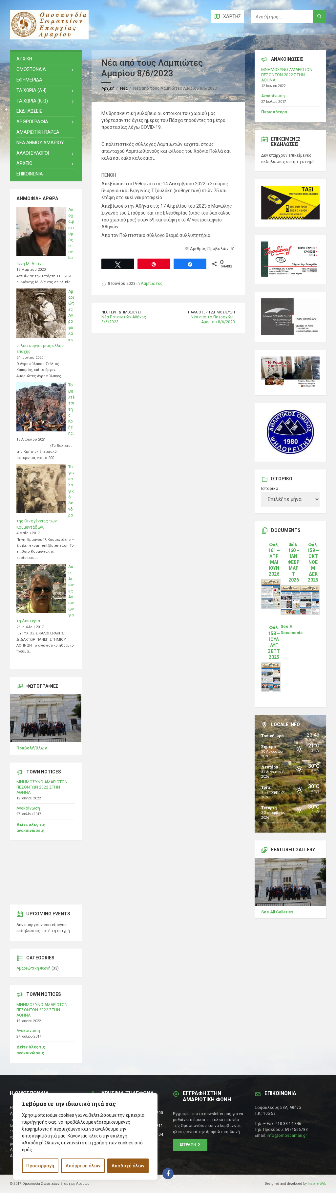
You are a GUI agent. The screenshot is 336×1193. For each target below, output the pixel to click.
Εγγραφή (189, 1144)
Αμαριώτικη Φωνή (33, 968)
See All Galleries (277, 912)
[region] (85, 1136)
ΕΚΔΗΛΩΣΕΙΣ (29, 111)
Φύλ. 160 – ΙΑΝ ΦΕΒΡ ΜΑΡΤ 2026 (293, 562)
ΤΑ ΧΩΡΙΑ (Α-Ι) (31, 90)
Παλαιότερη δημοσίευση (211, 312)
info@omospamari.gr (287, 1135)
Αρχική (108, 88)
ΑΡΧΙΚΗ (24, 58)
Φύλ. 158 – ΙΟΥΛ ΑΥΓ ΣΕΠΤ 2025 (274, 642)
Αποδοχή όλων (128, 1165)
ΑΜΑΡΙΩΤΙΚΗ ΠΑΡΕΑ (37, 132)
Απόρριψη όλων (83, 1165)
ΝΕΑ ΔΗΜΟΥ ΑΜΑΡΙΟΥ (40, 142)
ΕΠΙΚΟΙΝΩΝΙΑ (29, 173)
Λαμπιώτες (151, 283)
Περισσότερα (274, 112)
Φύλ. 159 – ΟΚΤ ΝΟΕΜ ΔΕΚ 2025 (313, 562)
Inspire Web (317, 1184)
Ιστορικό (269, 489)
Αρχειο (24, 163)
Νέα (124, 88)
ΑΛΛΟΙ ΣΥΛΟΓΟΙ (32, 153)
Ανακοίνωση (28, 808)
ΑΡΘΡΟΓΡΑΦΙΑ (32, 121)
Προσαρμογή (40, 1165)
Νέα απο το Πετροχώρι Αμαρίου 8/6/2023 (213, 319)
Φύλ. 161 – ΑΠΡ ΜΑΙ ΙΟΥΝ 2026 (274, 559)
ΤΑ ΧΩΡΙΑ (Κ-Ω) (32, 100)
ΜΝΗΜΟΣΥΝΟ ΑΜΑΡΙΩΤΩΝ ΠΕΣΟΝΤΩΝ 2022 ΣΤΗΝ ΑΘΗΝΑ (42, 787)
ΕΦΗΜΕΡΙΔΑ (29, 79)
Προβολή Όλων (31, 748)
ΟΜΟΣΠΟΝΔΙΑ (31, 69)
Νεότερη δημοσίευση (121, 312)
